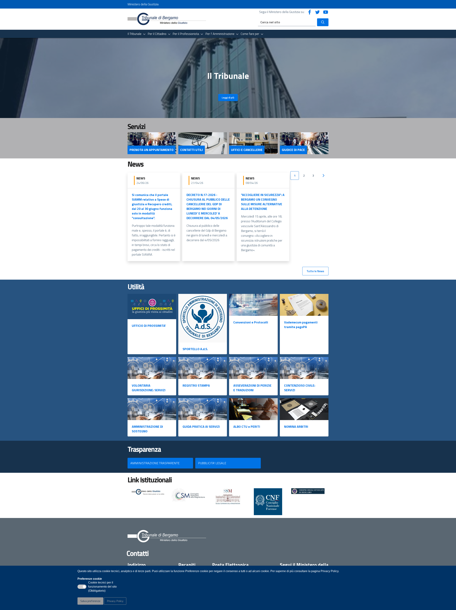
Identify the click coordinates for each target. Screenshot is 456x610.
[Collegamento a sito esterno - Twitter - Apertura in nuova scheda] (317, 11)
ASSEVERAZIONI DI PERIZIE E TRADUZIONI (252, 387)
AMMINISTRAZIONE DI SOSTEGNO (147, 429)
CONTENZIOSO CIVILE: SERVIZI (299, 387)
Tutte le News (315, 271)
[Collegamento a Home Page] (167, 18)
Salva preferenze (90, 601)
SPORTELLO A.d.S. (195, 349)
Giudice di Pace (293, 150)
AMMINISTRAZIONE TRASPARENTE (155, 463)
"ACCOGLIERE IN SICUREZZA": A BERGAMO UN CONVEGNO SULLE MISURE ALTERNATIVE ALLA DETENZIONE (262, 201)
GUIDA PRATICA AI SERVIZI (201, 426)
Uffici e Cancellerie (247, 150)
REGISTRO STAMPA (196, 385)
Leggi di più (228, 97)
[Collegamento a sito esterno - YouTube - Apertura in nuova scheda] (325, 11)
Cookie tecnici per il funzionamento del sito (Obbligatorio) (102, 587)
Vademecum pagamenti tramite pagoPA (301, 324)
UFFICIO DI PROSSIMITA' (149, 325)
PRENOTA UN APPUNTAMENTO (151, 150)
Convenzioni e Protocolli (250, 322)
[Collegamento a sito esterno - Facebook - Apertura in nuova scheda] (309, 11)
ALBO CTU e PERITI (246, 426)
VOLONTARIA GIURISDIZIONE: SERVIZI (148, 387)
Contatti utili (191, 150)
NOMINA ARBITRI (296, 426)
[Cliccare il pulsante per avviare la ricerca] (322, 22)
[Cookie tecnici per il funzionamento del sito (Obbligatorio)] (81, 587)
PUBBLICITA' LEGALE (212, 463)
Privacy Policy (115, 601)
